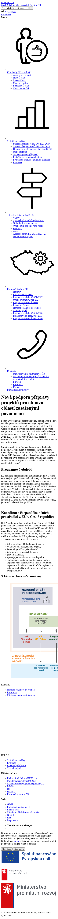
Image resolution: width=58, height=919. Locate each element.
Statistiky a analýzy (16, 760)
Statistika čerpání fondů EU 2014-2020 (31, 146)
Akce (15, 231)
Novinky (17, 292)
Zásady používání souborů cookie (23, 812)
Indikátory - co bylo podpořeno (27, 157)
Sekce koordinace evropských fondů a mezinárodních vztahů (31, 377)
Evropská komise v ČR (19, 794)
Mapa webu (12, 820)
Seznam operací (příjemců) (25, 154)
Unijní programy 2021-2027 (26, 300)
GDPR (10, 804)
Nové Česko (19, 77)
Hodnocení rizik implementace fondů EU (32, 149)
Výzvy (16, 217)
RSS (9, 817)
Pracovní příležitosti (16, 765)
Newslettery (23, 390)
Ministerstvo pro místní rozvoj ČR (29, 374)
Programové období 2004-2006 (28, 318)
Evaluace (11, 763)
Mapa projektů (20, 151)
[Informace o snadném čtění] (29, 752)
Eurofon (17, 382)
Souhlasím (19, 849)
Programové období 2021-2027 (28, 297)
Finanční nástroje (21, 305)
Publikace (17, 162)
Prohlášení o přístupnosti (18, 807)
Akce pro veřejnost (22, 75)
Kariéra (16, 387)
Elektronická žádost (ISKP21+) (23, 778)
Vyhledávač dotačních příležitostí (28, 220)
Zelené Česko (19, 80)
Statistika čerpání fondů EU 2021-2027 (31, 143)
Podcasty (17, 228)
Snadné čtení (13, 809)
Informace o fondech (23, 294)
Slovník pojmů (20, 310)
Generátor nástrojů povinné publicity (25, 783)
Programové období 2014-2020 (28, 313)
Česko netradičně (21, 88)
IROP (11, 791)
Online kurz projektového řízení (28, 225)
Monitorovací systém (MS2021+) (23, 781)
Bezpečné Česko (21, 85)
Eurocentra (18, 384)
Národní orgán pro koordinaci (27, 308)
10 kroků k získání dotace (25, 223)
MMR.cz (12, 786)
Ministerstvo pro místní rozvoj (22, 695)
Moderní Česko (20, 83)
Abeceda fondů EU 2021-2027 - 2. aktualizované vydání (29, 235)
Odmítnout (6, 849)
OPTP (11, 789)
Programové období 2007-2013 (28, 316)
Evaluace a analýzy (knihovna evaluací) (31, 159)
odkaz (17, 841)
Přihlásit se (6, 14)
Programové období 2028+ (25, 302)
